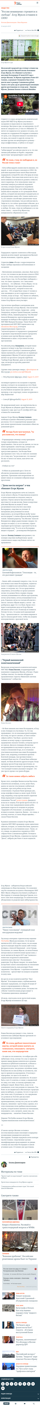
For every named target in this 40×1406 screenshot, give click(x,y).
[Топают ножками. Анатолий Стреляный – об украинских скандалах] (8, 1295)
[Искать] (34, 1403)
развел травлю (22, 800)
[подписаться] (3, 1388)
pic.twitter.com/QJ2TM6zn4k (20, 372)
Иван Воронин (22, 22)
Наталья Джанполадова (9, 22)
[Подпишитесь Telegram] (20, 1384)
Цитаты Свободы (21, 1322)
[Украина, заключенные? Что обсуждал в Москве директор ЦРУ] (8, 1339)
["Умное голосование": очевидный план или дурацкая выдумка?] (20, 915)
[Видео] (25, 1403)
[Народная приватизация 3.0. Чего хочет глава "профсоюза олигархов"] (8, 1366)
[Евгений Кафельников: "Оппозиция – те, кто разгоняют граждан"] (20, 558)
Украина (5, 1254)
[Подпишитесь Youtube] (16, 1384)
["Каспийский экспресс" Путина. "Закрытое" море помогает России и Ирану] (8, 1354)
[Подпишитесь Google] (3, 1384)
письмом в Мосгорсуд (9, 327)
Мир (17, 1352)
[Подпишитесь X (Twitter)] (11, 1384)
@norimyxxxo (32, 370)
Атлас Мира (19, 1305)
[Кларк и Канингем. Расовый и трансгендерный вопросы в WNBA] (20, 1210)
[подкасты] (15, 1403)
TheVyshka (5, 941)
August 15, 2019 (33, 377)
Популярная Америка (10, 1222)
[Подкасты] (33, 1384)
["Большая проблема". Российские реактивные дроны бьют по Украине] (20, 1241)
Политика (19, 1337)
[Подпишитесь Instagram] (24, 1384)
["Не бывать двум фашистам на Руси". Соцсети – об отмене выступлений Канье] (8, 1325)
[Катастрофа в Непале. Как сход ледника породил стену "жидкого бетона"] (8, 1308)
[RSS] (29, 1384)
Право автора (20, 1293)
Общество (5, 8)
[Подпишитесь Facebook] (7, 1384)
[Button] (18, 30)
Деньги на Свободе (22, 1364)
